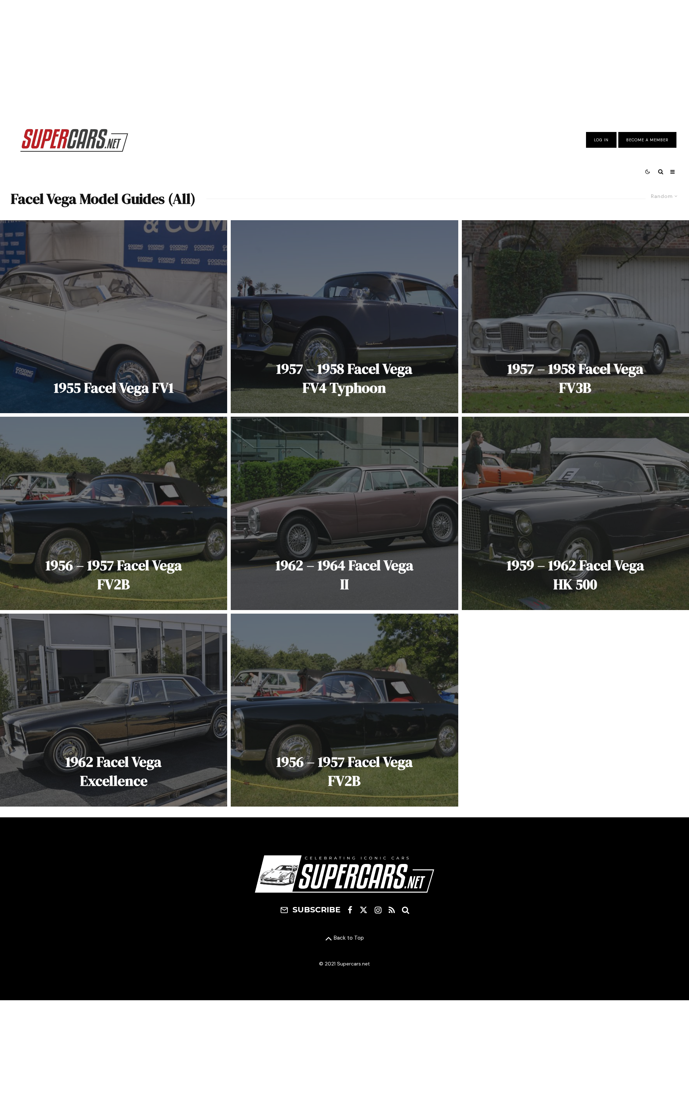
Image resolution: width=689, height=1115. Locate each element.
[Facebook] (350, 910)
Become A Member (647, 139)
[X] (363, 910)
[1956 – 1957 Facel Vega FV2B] (113, 513)
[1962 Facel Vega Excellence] (113, 710)
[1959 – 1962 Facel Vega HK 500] (575, 513)
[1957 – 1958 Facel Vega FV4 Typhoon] (344, 316)
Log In (601, 139)
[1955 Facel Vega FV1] (113, 316)
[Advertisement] (344, 58)
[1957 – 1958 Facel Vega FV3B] (575, 316)
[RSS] (391, 910)
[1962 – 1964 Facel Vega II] (344, 513)
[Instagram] (378, 910)
